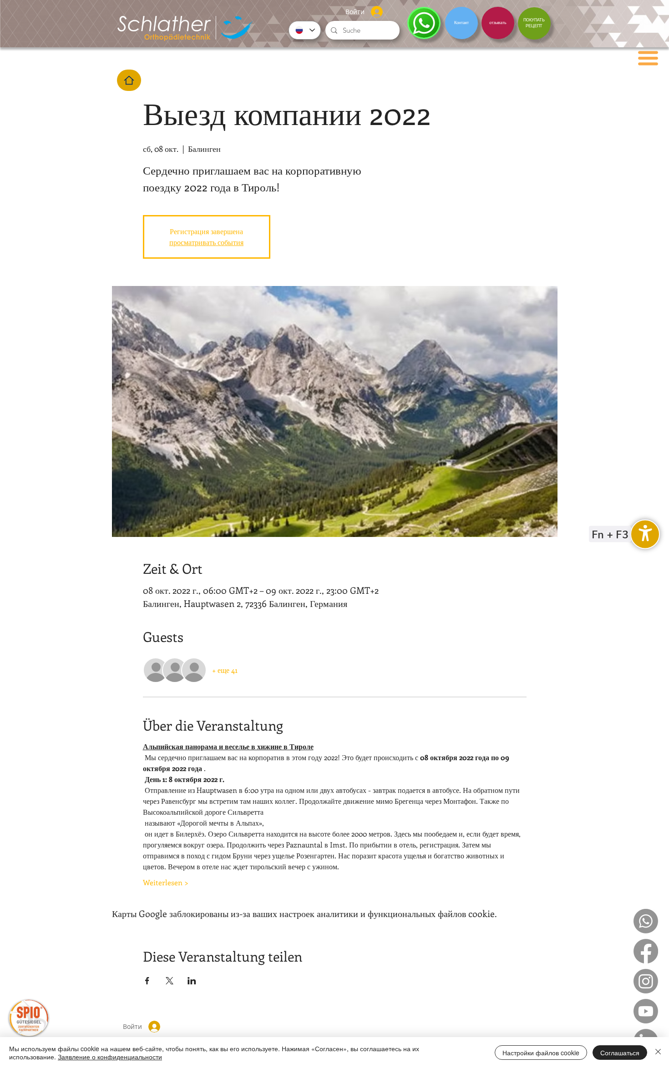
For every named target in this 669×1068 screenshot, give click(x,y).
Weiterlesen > (165, 882)
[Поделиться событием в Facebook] (147, 980)
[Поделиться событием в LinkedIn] (192, 980)
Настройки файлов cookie (540, 1052)
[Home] (129, 80)
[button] (648, 58)
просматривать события (206, 242)
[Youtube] (646, 1011)
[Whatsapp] (646, 921)
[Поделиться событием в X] (169, 980)
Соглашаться (619, 1052)
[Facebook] (646, 951)
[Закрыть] (658, 1052)
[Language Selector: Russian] (305, 30)
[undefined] (645, 534)
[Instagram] (646, 981)
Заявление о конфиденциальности (110, 1056)
